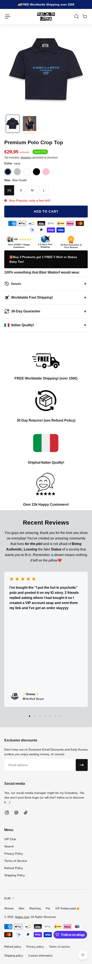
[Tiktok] (25, 812)
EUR (7, 898)
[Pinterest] (16, 812)
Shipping (25, 157)
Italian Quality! (22, 325)
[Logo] (46, 17)
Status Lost (22, 917)
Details (16, 283)
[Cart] (84, 16)
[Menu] (7, 16)
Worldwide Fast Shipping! (32, 297)
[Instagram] (7, 812)
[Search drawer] (76, 16)
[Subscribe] (82, 765)
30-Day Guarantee (25, 311)
